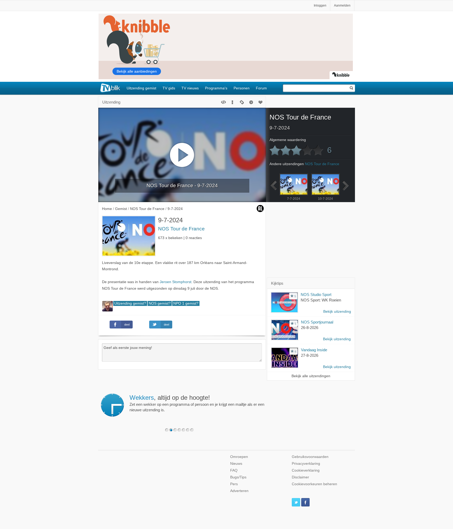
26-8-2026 (309, 327)
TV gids (169, 88)
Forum (261, 88)
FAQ (234, 470)
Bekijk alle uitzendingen (311, 376)
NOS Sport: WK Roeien (321, 300)
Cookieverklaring (306, 470)
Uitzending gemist (141, 88)
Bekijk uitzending (337, 312)
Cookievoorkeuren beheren (314, 484)
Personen (242, 88)
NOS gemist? (160, 303)
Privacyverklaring (306, 464)
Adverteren (239, 491)
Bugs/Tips (238, 477)
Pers (234, 484)
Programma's (216, 88)
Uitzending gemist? (130, 303)
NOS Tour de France (181, 228)
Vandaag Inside (314, 350)
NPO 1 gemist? (185, 303)
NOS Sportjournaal (317, 322)
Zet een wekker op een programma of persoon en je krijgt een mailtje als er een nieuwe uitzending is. (197, 403)
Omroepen (239, 457)
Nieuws (236, 464)
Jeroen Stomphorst (175, 282)
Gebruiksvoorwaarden (310, 457)
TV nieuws (190, 88)
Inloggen (320, 5)
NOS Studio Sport (316, 294)
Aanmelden (342, 5)
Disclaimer (300, 477)
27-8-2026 (309, 355)
